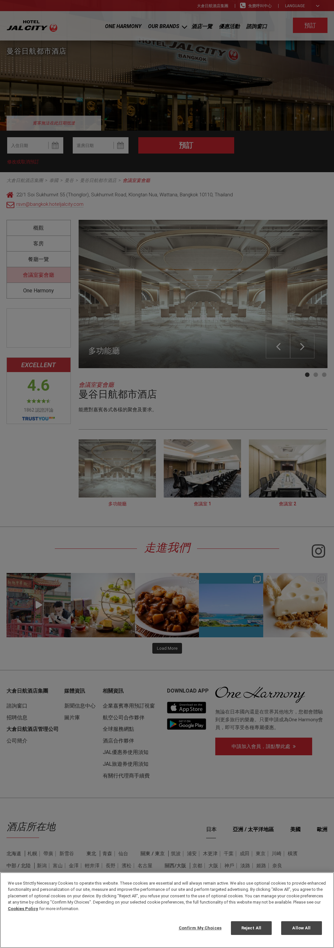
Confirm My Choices (200, 927)
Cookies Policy (23, 908)
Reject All (251, 927)
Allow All (301, 927)
